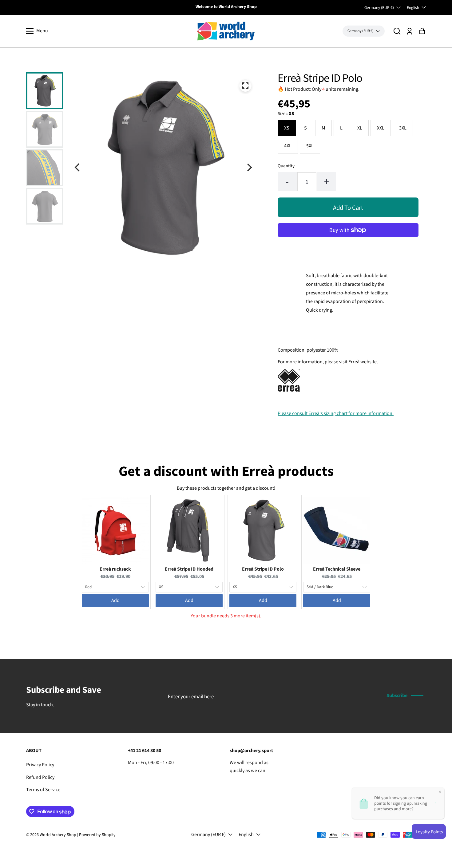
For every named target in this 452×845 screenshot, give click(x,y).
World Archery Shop (58, 835)
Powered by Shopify (97, 835)
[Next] (249, 167)
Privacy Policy (40, 764)
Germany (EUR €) (379, 7)
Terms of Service (43, 789)
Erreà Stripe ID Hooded (189, 569)
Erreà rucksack (115, 569)
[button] (397, 31)
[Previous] (78, 167)
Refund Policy (40, 777)
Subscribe (397, 695)
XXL (380, 128)
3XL (402, 128)
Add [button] (115, 600)
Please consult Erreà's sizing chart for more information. (336, 413)
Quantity (286, 166)
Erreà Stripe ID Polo (263, 569)
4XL (287, 145)
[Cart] (422, 31)
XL (359, 128)
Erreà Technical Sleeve (336, 569)
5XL (310, 145)
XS (286, 128)
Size (286, 113)
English (413, 7)
